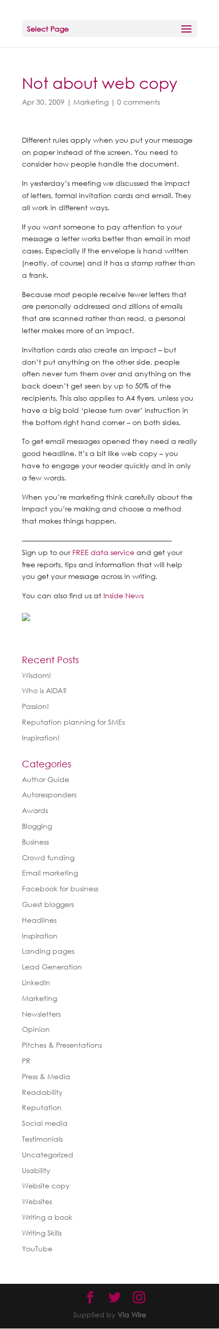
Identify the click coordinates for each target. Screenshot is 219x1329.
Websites (37, 1201)
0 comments (138, 102)
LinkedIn (36, 982)
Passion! (35, 706)
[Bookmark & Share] (26, 614)
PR (26, 1060)
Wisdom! (36, 675)
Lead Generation (52, 966)
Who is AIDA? (44, 690)
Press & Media (46, 1076)
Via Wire (132, 1314)
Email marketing (50, 872)
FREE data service (103, 552)
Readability (42, 1092)
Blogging (37, 826)
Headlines (39, 920)
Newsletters (41, 1014)
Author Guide (45, 779)
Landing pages (48, 951)
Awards (35, 810)
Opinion (36, 1029)
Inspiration (40, 935)
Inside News (123, 595)
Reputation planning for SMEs (73, 722)
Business (35, 841)
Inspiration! (41, 737)
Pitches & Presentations (62, 1045)
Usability (36, 1170)
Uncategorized (47, 1154)
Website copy (46, 1185)
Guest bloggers (48, 904)
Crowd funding (48, 857)
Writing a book (47, 1217)
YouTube (37, 1248)
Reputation (42, 1107)
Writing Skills (42, 1232)
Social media (45, 1123)
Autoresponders (49, 794)
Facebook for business (60, 888)
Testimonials (42, 1138)
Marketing (90, 102)
